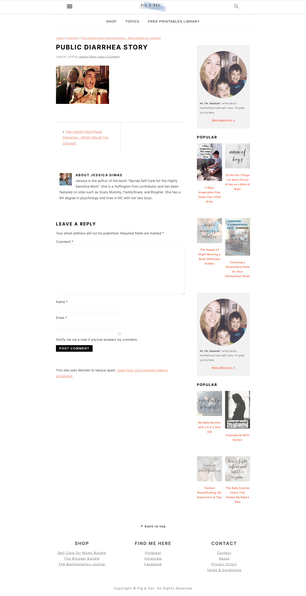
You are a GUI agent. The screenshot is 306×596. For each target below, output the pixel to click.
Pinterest (153, 553)
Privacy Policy (224, 564)
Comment (64, 242)
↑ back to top (153, 526)
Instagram (153, 558)
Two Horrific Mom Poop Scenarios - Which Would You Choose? (121, 38)
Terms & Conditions (224, 570)
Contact (224, 553)
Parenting (73, 38)
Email (61, 318)
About (224, 558)
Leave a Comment (108, 56)
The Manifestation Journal (81, 564)
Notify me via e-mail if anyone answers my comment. (97, 339)
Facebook (153, 564)
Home (59, 38)
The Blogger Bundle (82, 558)
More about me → (223, 120)
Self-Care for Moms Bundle (82, 553)
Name (62, 302)
